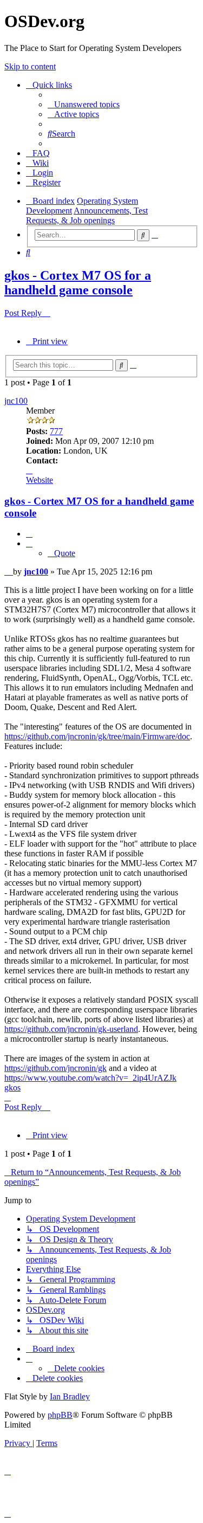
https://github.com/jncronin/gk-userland (71, 1029)
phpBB (60, 1414)
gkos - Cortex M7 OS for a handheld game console (77, 282)
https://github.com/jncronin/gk (55, 1068)
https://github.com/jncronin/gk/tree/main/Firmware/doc (97, 736)
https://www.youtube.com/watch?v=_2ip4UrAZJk (90, 1077)
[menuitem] (84, 104)
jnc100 (16, 400)
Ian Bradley (70, 1396)
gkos (12, 1087)
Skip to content (30, 66)
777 (56, 431)
